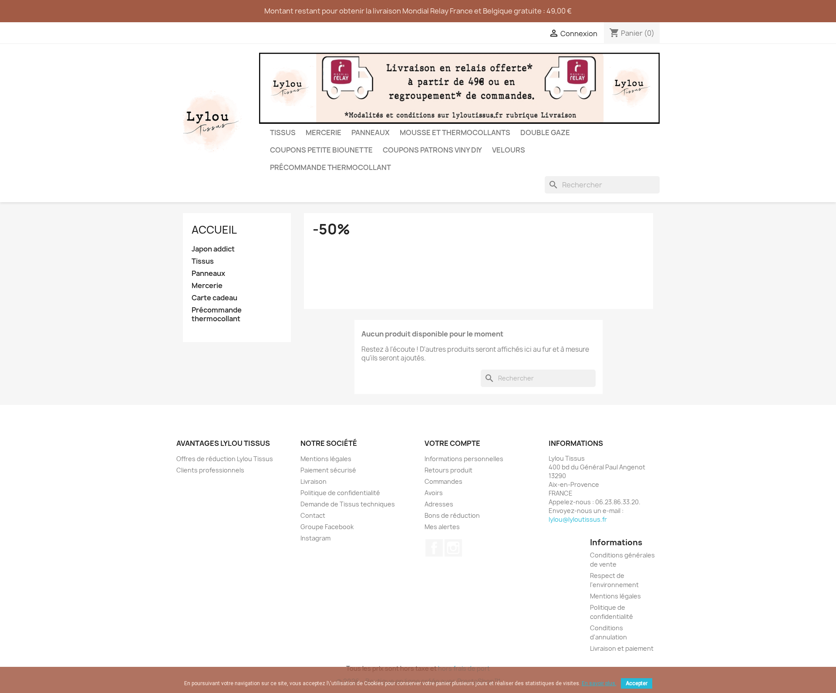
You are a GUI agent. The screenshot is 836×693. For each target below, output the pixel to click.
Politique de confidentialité (340, 493)
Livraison (313, 481)
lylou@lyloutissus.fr (578, 519)
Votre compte (452, 443)
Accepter (636, 683)
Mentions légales (325, 459)
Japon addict (213, 249)
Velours (508, 150)
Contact (312, 515)
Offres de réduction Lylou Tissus (224, 459)
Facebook (434, 548)
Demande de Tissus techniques (347, 504)
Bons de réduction (452, 515)
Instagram (315, 538)
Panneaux (370, 132)
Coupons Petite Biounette (321, 150)
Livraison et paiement (622, 648)
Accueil (214, 229)
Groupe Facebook (327, 527)
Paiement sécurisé (328, 470)
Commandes (443, 481)
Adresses (439, 504)
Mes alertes (442, 527)
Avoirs (434, 493)
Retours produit (448, 470)
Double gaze (545, 132)
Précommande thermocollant (330, 167)
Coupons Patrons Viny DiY (432, 150)
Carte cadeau (214, 297)
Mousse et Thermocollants (455, 132)
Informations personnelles (464, 459)
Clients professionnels (210, 470)
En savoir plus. (599, 683)
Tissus (283, 132)
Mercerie (323, 132)
